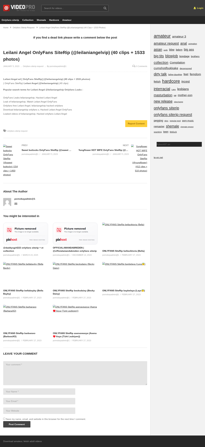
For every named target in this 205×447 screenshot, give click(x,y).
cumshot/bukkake (166, 68)
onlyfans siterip (166, 108)
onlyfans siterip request (17, 131)
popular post (175, 121)
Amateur (66, 20)
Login (199, 8)
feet (186, 74)
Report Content (136, 123)
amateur (162, 36)
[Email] (16, 203)
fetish (157, 81)
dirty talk (160, 74)
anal (183, 43)
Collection (27, 20)
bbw (171, 49)
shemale (172, 126)
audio (166, 50)
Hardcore (54, 20)
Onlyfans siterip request (33, 66)
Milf (175, 96)
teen (165, 131)
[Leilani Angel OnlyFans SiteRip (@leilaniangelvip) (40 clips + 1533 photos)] (25, 234)
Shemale (41, 20)
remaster (159, 126)
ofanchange (178, 102)
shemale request (186, 127)
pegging (158, 120)
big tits (159, 56)
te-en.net (158, 157)
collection (161, 62)
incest (185, 81)
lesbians (183, 89)
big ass (189, 49)
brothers (195, 56)
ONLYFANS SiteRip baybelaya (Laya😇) (123, 290)
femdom (195, 74)
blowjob (171, 56)
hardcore (171, 81)
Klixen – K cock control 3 (183, 144)
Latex (174, 89)
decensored (186, 68)
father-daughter (175, 74)
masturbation (163, 95)
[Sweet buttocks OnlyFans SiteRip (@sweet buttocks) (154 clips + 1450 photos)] (37, 160)
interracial (162, 89)
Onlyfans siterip (10, 20)
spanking (158, 132)
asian (158, 49)
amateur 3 (179, 36)
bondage (184, 56)
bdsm (179, 49)
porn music (188, 120)
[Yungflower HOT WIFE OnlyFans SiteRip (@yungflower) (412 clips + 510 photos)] (112, 158)
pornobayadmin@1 (24, 199)
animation (192, 44)
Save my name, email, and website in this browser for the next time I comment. (46, 419)
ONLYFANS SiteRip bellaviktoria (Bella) (123, 251)
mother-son (185, 95)
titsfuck (173, 132)
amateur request (166, 43)
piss (166, 121)
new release (163, 101)
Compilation (177, 62)
